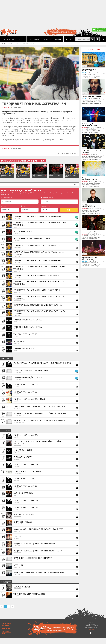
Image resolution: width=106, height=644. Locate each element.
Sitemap (91, 629)
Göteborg (10, 43)
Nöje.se (3, 43)
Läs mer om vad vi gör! (54, 630)
